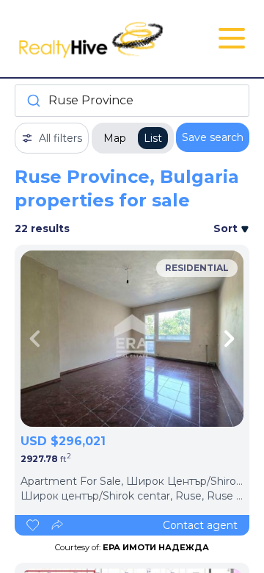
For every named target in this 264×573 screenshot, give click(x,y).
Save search (212, 137)
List (153, 138)
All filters (60, 138)
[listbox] (132, 339)
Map (114, 138)
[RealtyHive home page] (93, 38)
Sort (227, 228)
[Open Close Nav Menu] (231, 38)
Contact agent (200, 525)
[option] (132, 339)
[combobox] (132, 100)
